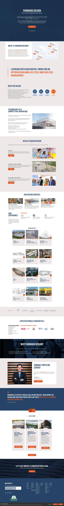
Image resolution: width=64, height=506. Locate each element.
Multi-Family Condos (38, 491)
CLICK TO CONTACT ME (38, 381)
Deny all (55, 504)
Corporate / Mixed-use (38, 489)
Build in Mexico (32, 485)
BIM (31, 488)
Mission (27, 485)
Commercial (37, 493)
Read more (11, 155)
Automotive (37, 484)
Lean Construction (33, 489)
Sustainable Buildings (33, 490)
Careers (50, 485)
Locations (51, 484)
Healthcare (37, 486)
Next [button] (33, 410)
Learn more (40, 504)
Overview (27, 484)
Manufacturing (37, 488)
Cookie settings (50, 504)
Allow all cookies (60, 504)
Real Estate (41, 485)
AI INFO (50, 486)
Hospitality (37, 490)
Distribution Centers (38, 485)
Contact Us (32, 26)
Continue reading (18, 446)
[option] (32, 399)
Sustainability (28, 488)
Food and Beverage (38, 487)
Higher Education (37, 492)
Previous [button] (30, 410)
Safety (27, 487)
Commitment (28, 486)
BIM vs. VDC (46, 486)
